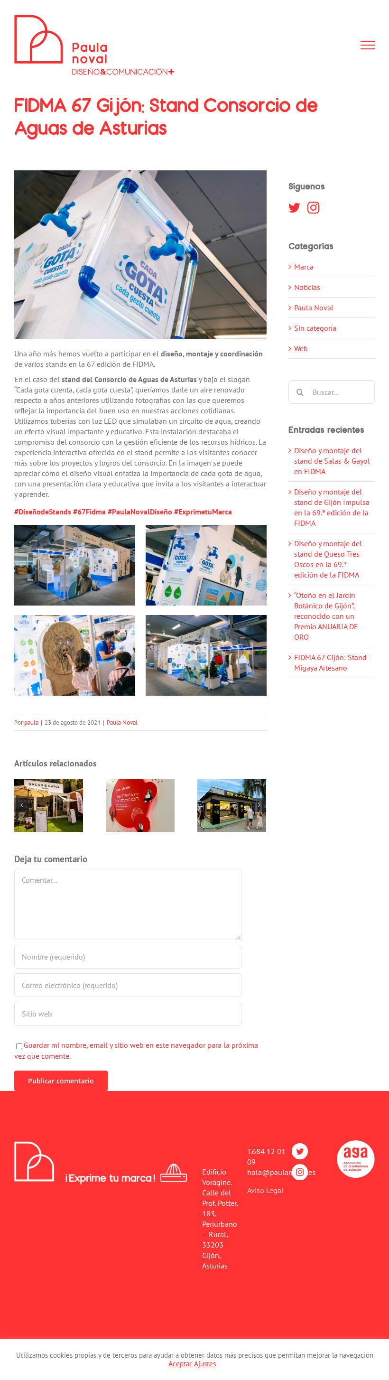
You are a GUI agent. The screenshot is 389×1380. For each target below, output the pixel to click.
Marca (304, 266)
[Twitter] (294, 208)
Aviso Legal (265, 1190)
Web (301, 348)
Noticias (307, 287)
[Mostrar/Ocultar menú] (367, 45)
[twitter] (300, 1151)
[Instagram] (313, 208)
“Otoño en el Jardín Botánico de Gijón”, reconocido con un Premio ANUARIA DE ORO (326, 616)
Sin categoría (315, 328)
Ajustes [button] (205, 1363)
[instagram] (300, 1172)
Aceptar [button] (180, 1363)
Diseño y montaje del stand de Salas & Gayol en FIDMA (332, 461)
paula (31, 722)
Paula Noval (122, 722)
